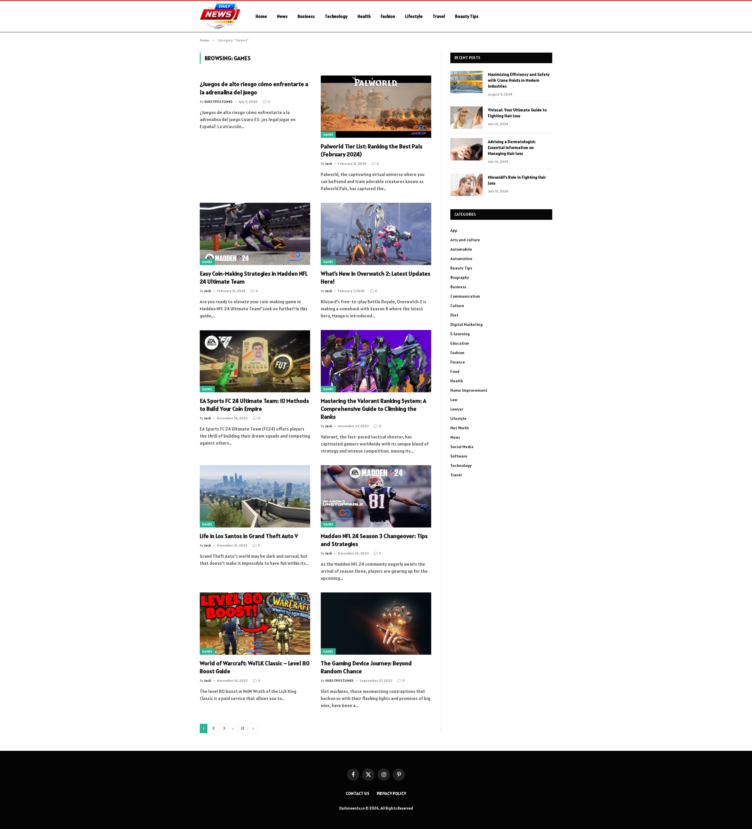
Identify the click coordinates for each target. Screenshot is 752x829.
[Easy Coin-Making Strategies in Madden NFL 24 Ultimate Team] (255, 234)
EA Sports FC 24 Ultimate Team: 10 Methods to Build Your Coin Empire (254, 405)
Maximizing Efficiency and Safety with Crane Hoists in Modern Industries (519, 80)
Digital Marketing (466, 324)
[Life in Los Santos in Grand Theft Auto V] (255, 496)
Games (328, 135)
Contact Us (358, 793)
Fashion (388, 16)
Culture (457, 305)
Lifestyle (414, 16)
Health (364, 16)
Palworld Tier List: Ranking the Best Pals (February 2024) (371, 150)
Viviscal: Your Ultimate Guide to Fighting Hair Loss (517, 112)
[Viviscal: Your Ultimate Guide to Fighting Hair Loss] (466, 117)
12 (242, 728)
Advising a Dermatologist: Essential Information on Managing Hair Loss (512, 147)
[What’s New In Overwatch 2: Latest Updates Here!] (376, 234)
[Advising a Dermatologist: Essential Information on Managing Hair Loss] (466, 149)
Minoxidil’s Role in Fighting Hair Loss (517, 180)
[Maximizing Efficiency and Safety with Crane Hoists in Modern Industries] (466, 82)
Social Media (462, 446)
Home (261, 16)
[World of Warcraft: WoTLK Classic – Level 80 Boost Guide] (255, 623)
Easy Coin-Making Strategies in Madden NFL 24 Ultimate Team (254, 277)
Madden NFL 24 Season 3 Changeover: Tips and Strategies (374, 540)
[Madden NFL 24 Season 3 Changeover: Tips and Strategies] (376, 496)
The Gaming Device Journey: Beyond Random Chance (366, 667)
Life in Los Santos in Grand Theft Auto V (249, 536)
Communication (465, 296)
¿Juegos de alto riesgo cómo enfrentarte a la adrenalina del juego (254, 88)
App (453, 230)
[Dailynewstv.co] (220, 16)
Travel (439, 16)
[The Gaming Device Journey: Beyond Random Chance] (376, 623)
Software (458, 456)
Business (306, 16)
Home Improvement (468, 390)
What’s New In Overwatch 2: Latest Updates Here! (375, 277)
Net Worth (459, 428)
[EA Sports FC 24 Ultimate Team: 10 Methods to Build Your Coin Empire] (255, 361)
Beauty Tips (467, 16)
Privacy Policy (391, 793)
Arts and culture (465, 239)
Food (454, 371)
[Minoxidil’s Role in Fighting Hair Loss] (466, 185)
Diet (454, 315)
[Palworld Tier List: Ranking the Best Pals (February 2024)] (376, 107)
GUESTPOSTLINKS (218, 101)
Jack (328, 163)
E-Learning (460, 333)
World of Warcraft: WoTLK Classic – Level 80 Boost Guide (255, 667)
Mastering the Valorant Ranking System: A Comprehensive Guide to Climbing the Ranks (373, 409)
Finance (457, 362)
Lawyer (456, 409)
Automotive (461, 258)
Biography (459, 277)
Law (453, 399)
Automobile (461, 249)
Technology (336, 16)
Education (459, 343)
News (282, 16)
